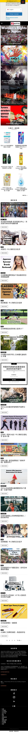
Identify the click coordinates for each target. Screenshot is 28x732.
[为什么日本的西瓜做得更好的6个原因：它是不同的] (14, 476)
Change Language (14, 14)
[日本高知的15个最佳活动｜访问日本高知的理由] (14, 555)
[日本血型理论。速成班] (14, 611)
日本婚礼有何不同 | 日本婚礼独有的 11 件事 (14, 355)
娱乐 (3, 714)
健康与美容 (4, 719)
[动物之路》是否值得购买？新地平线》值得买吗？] (14, 449)
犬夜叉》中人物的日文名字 (10, 249)
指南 (2, 219)
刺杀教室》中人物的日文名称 (11, 303)
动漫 (12, 58)
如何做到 (4, 721)
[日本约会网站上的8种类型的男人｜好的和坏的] (14, 503)
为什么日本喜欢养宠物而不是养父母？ (13, 408)
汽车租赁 (4, 710)
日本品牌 (4, 722)
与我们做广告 (3, 674)
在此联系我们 (3, 685)
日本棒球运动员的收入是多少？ (12, 329)
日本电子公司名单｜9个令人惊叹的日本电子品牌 (13, 596)
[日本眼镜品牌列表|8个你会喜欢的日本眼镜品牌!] (14, 263)
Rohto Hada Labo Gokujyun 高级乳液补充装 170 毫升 (7, 189)
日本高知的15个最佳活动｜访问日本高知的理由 (14, 568)
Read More (4, 227)
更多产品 (24, 195)
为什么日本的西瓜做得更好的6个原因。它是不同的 (13, 489)
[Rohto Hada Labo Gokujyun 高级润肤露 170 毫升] (21, 158)
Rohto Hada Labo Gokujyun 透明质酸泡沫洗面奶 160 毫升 (21, 189)
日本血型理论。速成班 (9, 623)
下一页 (18, 640)
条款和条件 (16, 731)
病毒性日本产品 (12, 1)
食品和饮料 (4, 717)
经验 (14, 78)
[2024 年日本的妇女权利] (14, 35)
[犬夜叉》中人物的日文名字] (14, 237)
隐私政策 (11, 731)
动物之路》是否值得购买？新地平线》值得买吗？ (13, 461)
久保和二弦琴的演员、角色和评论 (13, 632)
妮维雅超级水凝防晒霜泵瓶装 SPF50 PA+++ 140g (21, 147)
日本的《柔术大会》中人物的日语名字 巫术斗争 (14, 435)
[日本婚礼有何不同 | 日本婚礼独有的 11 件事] (14, 342)
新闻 (15, 58)
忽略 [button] (20, 1)
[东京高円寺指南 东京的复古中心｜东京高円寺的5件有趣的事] (14, 209)
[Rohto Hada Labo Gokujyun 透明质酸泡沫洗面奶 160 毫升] (21, 180)
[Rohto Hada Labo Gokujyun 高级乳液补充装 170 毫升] (7, 180)
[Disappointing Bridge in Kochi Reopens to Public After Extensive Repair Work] (14, 95)
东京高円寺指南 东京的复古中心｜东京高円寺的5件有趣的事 (14, 222)
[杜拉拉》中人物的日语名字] (14, 115)
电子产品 (4, 713)
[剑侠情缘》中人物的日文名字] (14, 530)
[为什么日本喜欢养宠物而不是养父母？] (14, 395)
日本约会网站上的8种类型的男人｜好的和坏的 (13, 517)
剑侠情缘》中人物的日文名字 (11, 542)
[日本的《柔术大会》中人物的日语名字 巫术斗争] (14, 422)
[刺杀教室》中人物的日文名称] (14, 290)
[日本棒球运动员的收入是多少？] (14, 316)
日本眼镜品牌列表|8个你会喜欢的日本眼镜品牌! (13, 276)
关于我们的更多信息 (5, 671)
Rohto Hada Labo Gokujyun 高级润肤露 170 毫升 (21, 168)
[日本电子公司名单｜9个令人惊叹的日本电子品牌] (14, 583)
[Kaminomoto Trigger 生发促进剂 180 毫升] (7, 158)
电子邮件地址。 (14, 374)
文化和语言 (14, 41)
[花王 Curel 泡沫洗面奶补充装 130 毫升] (7, 137)
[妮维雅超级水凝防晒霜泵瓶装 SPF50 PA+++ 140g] (21, 137)
